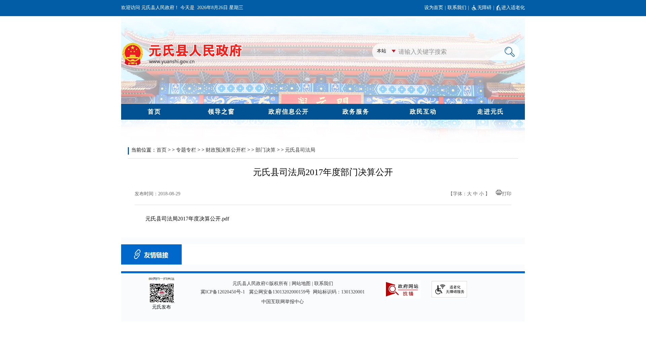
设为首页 (433, 7)
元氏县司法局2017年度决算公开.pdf (187, 218)
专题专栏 (186, 150)
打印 (506, 193)
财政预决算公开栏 (226, 150)
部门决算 (265, 150)
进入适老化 (513, 7)
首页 (161, 150)
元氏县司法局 (300, 150)
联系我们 (456, 7)
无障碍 (484, 7)
